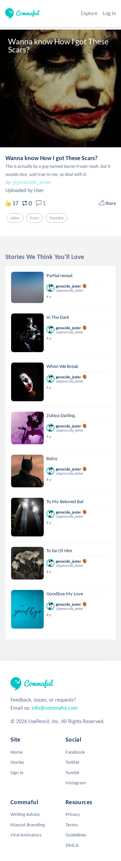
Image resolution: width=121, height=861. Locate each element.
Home (16, 752)
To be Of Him (59, 551)
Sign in (17, 773)
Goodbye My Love (64, 594)
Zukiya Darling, (61, 415)
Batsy (51, 458)
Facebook (75, 752)
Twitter (73, 762)
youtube (56, 218)
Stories (17, 762)
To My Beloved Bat (65, 501)
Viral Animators (26, 835)
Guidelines (76, 835)
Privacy (73, 814)
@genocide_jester (31, 182)
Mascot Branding (27, 825)
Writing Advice (25, 814)
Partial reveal (59, 275)
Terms (72, 825)
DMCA (72, 845)
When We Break (62, 366)
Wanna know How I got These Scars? (51, 158)
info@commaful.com (55, 708)
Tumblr (73, 773)
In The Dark (57, 317)
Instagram (76, 783)
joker (15, 218)
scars (34, 218)
